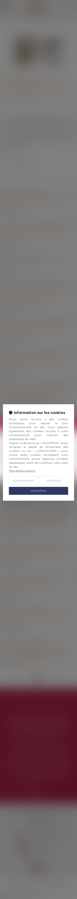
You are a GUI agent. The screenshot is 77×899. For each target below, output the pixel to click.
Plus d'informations (22, 470)
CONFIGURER (23, 481)
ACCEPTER (38, 491)
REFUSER (54, 481)
